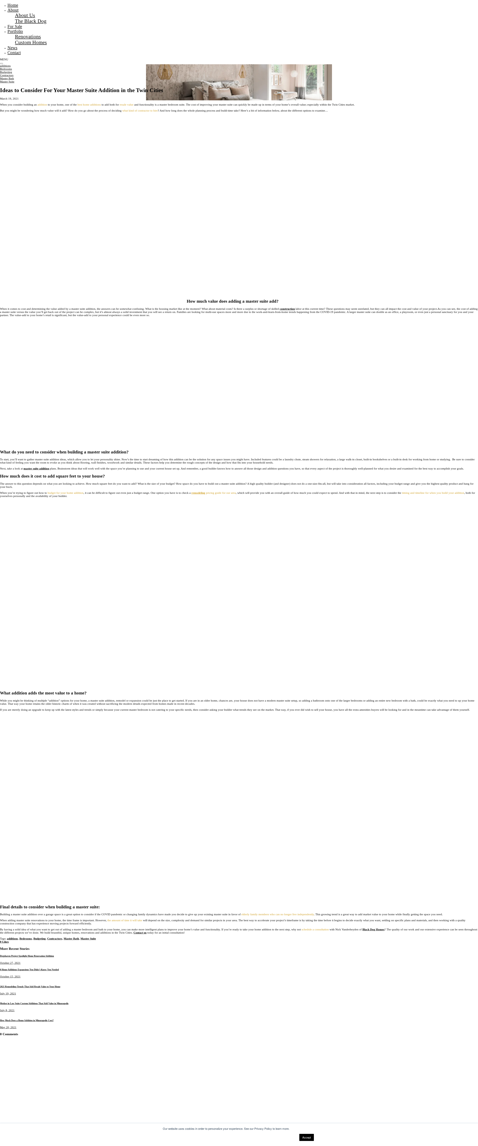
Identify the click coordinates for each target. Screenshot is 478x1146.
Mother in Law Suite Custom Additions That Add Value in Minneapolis (34, 1003)
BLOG (81, 1110)
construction (287, 308)
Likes (4, 941)
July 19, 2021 (8, 993)
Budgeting (6, 72)
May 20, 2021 (8, 1027)
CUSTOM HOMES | (11, 1110)
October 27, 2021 (10, 962)
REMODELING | (34, 1110)
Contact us (140, 932)
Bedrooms (6, 68)
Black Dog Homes (373, 929)
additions (5, 65)
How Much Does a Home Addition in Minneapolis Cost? (27, 1020)
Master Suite (7, 81)
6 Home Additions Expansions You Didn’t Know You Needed (29, 969)
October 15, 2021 (10, 976)
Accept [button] (306, 1137)
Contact (14, 52)
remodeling (198, 492)
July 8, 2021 (7, 1010)
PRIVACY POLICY (69, 1119)
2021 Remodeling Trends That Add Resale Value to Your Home (30, 986)
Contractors (6, 75)
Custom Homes (31, 42)
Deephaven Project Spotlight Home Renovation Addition (27, 956)
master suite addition (36, 468)
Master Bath (7, 78)
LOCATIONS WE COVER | (61, 1110)
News (12, 47)
